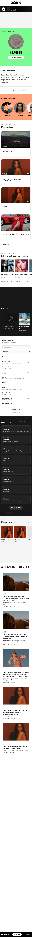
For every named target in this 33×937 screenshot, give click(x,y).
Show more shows (16, 507)
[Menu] (28, 2)
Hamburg (11, 481)
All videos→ (6, 244)
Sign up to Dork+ (17, 57)
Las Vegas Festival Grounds (10, 451)
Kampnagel (6, 481)
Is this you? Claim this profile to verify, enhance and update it (16, 62)
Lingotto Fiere (6, 471)
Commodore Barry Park (9, 501)
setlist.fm (8, 512)
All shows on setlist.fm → (24, 421)
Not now (26, 934)
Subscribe (17, 934)
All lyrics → (26, 522)
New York (26, 431)
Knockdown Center (8, 441)
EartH (4, 460)
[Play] (3, 9)
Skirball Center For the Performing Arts (13, 431)
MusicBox (5, 491)
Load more (15, 409)
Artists (3, 31)
